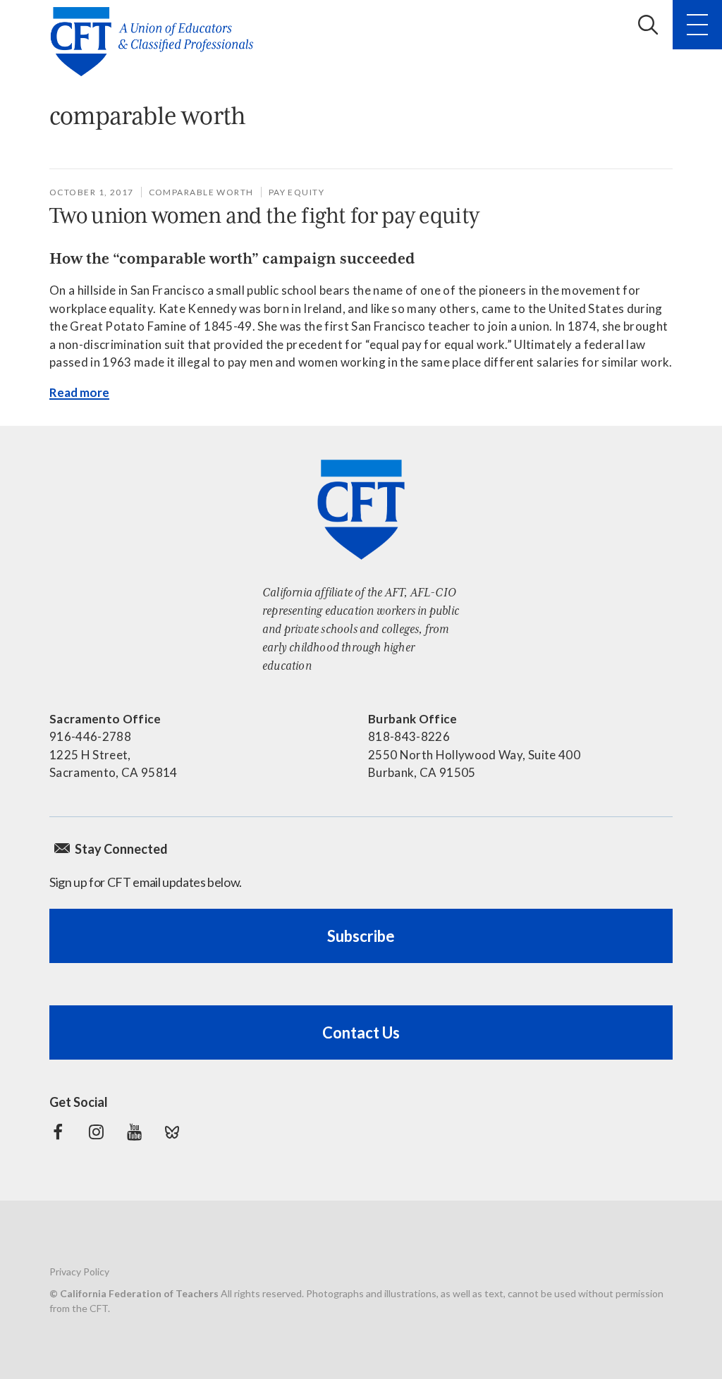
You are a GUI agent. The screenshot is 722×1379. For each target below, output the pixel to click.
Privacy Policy (79, 1271)
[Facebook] (57, 1132)
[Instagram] (95, 1132)
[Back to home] (156, 41)
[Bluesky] (172, 1132)
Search (648, 24)
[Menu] (697, 24)
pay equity (296, 192)
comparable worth (201, 192)
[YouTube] (134, 1132)
